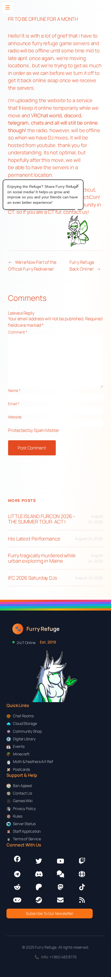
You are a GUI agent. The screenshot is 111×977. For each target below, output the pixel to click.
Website (15, 416)
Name (14, 390)
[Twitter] (39, 861)
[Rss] (82, 900)
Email (13, 403)
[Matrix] (60, 874)
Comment (17, 332)
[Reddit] (17, 887)
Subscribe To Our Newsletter (49, 913)
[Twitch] (82, 861)
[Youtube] (60, 861)
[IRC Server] (82, 874)
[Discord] (39, 874)
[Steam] (39, 900)
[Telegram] (17, 874)
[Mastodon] (60, 887)
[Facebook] (17, 858)
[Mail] (60, 900)
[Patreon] (39, 887)
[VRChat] (17, 900)
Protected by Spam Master (33, 430)
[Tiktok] (82, 887)
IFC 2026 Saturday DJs (32, 578)
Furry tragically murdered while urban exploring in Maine (42, 558)
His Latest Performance (34, 539)
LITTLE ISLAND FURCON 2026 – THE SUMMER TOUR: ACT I (41, 519)
